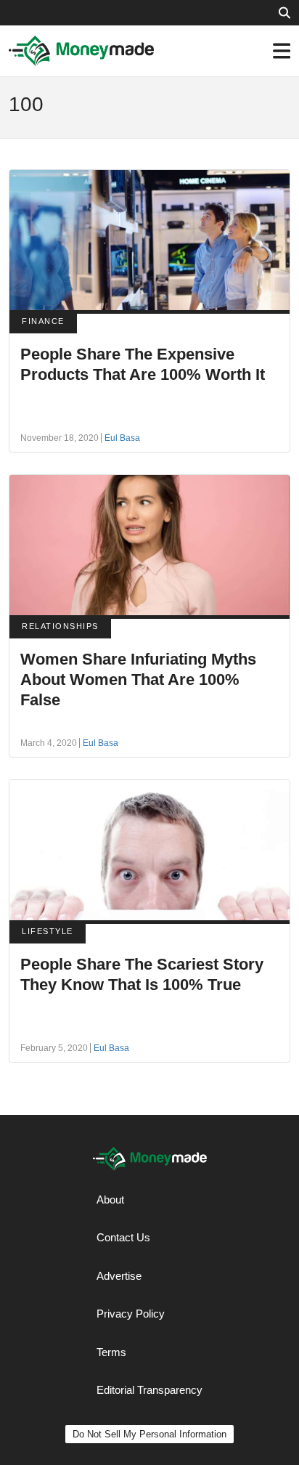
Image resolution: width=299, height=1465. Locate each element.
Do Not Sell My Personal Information (149, 1434)
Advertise (119, 1276)
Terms (111, 1352)
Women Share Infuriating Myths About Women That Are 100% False (138, 679)
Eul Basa (122, 438)
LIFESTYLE (47, 931)
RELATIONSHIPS (60, 626)
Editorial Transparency (149, 1390)
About (110, 1199)
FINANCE (43, 321)
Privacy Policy (131, 1313)
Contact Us (123, 1237)
